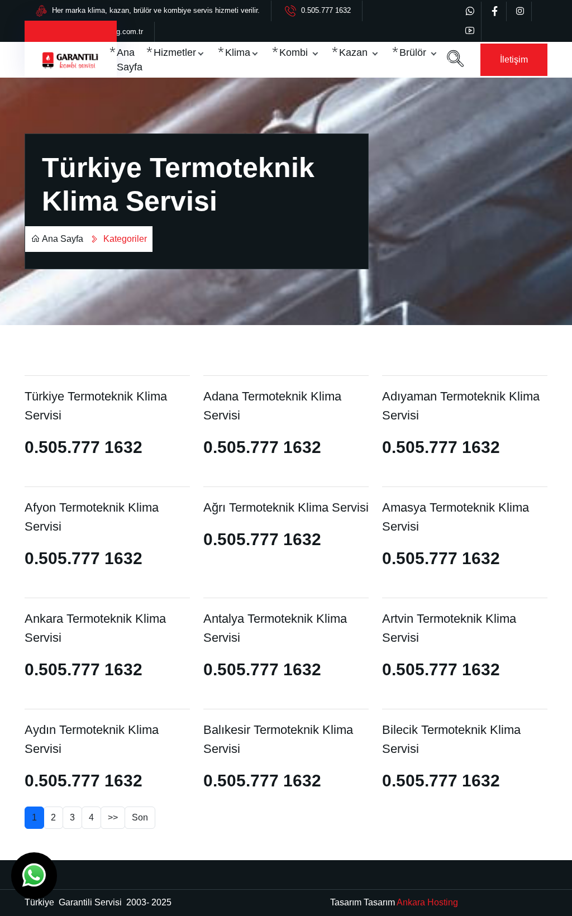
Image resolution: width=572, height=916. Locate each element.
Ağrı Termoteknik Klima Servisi (286, 507)
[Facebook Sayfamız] (495, 11)
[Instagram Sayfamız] (520, 11)
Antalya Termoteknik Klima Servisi (275, 628)
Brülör (414, 52)
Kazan (354, 52)
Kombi (295, 52)
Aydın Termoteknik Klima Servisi (92, 739)
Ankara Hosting (427, 902)
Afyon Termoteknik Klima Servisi (92, 516)
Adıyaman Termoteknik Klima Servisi (461, 405)
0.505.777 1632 (326, 10)
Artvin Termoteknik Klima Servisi (449, 628)
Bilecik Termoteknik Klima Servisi (451, 739)
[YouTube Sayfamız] (470, 31)
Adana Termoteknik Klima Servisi (272, 405)
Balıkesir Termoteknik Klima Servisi (278, 739)
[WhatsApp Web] (470, 11)
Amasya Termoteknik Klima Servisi (455, 516)
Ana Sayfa (129, 60)
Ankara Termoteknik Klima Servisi (95, 628)
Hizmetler (175, 52)
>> (113, 817)
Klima (237, 52)
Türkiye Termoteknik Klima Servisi (96, 405)
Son (140, 817)
